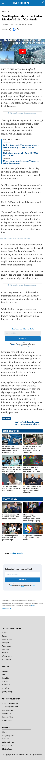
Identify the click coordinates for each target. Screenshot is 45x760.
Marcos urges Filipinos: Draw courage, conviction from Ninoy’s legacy (31, 518)
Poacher (12, 553)
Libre (4, 732)
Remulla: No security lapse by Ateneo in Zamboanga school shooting (32, 489)
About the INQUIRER (10, 707)
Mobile (5, 671)
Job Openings (7, 691)
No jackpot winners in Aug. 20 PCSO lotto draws (20, 154)
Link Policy (6, 713)
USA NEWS (6, 659)
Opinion (5, 653)
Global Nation (7, 656)
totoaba (19, 553)
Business (5, 649)
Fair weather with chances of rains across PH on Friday (31, 469)
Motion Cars (7, 749)
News (4, 632)
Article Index (7, 720)
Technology (6, 646)
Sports (4, 636)
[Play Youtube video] (22, 51)
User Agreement (8, 710)
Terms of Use (14, 344)
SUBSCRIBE (22, 580)
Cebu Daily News (8, 742)
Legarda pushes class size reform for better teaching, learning (11, 469)
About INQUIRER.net (10, 703)
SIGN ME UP (22, 338)
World (5, 11)
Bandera (5, 739)
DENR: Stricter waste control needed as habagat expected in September (32, 449)
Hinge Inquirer (8, 735)
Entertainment (8, 639)
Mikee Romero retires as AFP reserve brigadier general (21, 162)
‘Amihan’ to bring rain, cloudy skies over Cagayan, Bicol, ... (28, 423)
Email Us (5, 678)
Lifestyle (5, 643)
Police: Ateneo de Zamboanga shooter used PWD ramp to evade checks (21, 146)
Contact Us (6, 685)
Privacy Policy (25, 346)
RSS (3, 675)
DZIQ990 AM (7, 745)
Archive (5, 681)
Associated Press (7, 24)
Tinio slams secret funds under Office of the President (11, 488)
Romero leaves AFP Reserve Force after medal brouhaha (10, 517)
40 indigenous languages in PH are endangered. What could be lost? (10, 449)
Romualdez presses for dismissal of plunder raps (10, 538)
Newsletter (6, 688)
